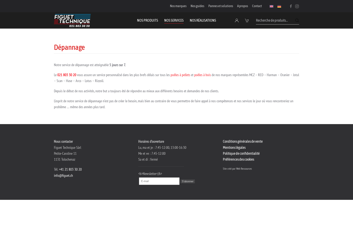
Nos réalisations (203, 20)
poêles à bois (202, 74)
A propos (242, 6)
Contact (257, 6)
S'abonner (187, 181)
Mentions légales (234, 147)
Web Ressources (244, 168)
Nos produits (147, 20)
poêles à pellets (180, 74)
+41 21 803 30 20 (70, 169)
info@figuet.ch (63, 175)
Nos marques (178, 6)
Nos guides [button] (197, 6)
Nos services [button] (174, 20)
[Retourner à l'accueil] (72, 20)
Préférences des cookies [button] (238, 159)
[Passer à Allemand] (279, 6)
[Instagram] (297, 6)
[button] (247, 20)
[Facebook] (291, 6)
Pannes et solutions (220, 6)
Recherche (297, 20)
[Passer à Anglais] (271, 6)
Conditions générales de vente (243, 141)
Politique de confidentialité (241, 153)
